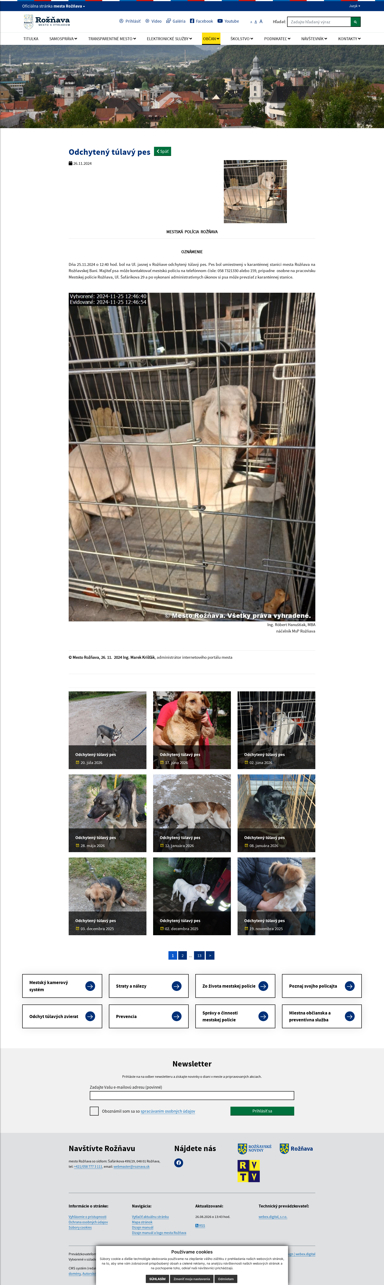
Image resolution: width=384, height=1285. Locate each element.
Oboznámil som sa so (148, 1111)
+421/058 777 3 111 (88, 1166)
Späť (163, 151)
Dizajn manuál (142, 1227)
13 (199, 955)
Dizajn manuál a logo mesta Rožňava (159, 1232)
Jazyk (353, 6)
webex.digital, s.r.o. (273, 1216)
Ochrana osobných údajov (88, 1222)
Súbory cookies (80, 1227)
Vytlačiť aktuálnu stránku (150, 1216)
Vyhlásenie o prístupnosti (87, 1216)
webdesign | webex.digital (296, 1254)
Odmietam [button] (226, 1279)
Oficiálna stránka (52, 6)
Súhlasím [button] (157, 1279)
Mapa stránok (142, 1222)
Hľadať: (279, 21)
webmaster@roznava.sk (132, 1166)
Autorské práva (93, 1273)
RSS (201, 1225)
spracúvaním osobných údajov (168, 1111)
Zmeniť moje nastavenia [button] (192, 1279)
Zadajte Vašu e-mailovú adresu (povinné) (126, 1087)
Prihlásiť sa (262, 1111)
